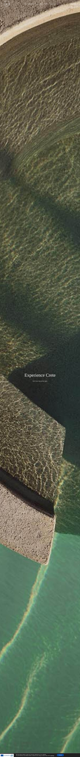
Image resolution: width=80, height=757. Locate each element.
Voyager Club (52, 4)
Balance (42, 4)
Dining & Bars (31, 4)
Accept (60, 755)
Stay (25, 4)
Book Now (73, 3)
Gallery (46, 4)
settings (52, 755)
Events (37, 4)
